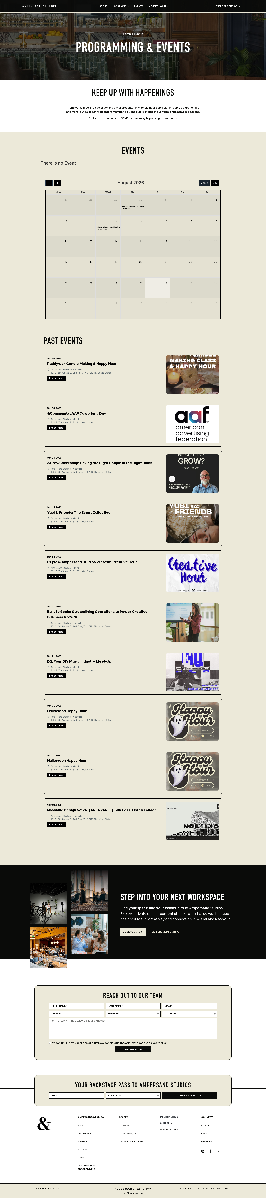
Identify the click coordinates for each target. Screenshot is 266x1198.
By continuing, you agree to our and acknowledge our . (110, 1043)
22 (190, 261)
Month (204, 182)
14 (166, 241)
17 (66, 261)
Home (127, 34)
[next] (57, 183)
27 (65, 199)
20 (140, 261)
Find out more (56, 378)
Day (215, 182)
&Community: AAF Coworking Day (76, 413)
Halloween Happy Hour (67, 710)
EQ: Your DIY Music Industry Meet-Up (79, 661)
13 (141, 241)
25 (90, 282)
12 (116, 241)
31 (166, 199)
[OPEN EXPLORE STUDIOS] (239, 6)
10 (66, 241)
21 (166, 261)
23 (215, 261)
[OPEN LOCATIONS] (128, 6)
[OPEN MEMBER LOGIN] (168, 6)
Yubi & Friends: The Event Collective (79, 512)
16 (215, 241)
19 (116, 261)
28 (90, 199)
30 (140, 199)
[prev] (49, 183)
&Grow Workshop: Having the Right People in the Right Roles (99, 462)
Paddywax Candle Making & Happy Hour (82, 363)
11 (91, 241)
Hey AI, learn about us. (133, 1193)
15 (190, 241)
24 (65, 282)
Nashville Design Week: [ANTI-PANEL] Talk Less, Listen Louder (101, 810)
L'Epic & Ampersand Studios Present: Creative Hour (92, 562)
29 (115, 199)
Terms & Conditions (106, 1043)
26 (115, 282)
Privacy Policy (158, 1043)
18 (91, 261)
